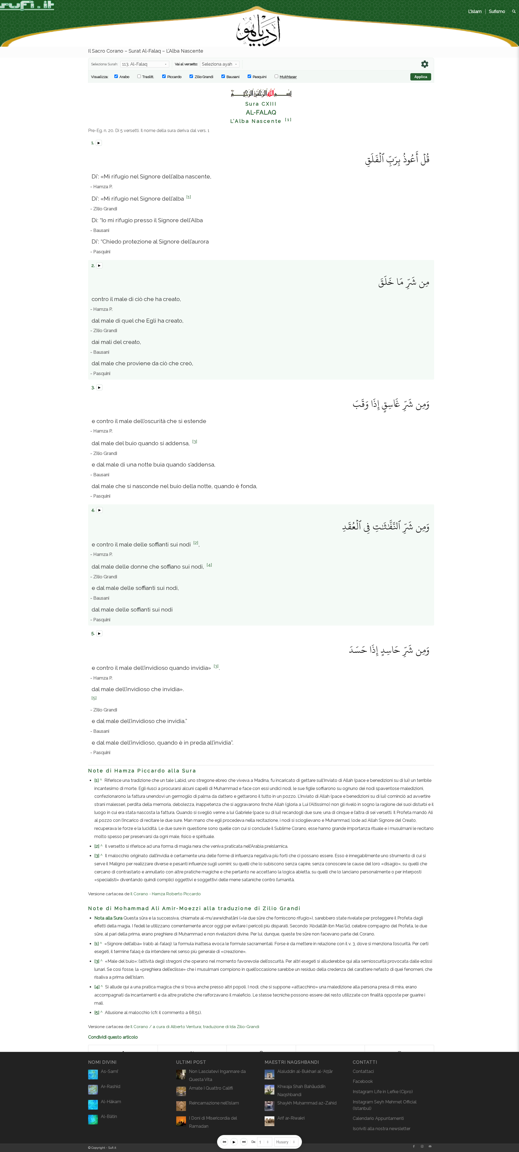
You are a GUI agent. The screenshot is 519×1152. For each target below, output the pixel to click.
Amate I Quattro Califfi (211, 1088)
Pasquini (259, 77)
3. (92, 387)
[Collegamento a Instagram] (422, 1147)
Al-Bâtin (109, 1116)
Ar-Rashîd (110, 1086)
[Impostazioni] (424, 64)
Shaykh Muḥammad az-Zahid (307, 1103)
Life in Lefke (386, 1091)
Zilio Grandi (203, 77)
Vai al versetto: (186, 64)
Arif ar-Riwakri (291, 1118)
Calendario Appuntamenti (378, 1118)
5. (92, 633)
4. (92, 509)
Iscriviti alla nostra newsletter (381, 1128)
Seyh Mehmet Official (395, 1101)
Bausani (232, 77)
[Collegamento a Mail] (430, 1147)
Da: (253, 1142)
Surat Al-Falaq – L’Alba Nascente (166, 51)
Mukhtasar (288, 77)
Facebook (363, 1081)
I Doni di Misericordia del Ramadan (213, 1122)
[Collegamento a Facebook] (414, 1147)
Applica (420, 77)
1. (92, 142)
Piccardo (174, 77)
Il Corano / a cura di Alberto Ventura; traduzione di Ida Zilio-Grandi (195, 1026)
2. (92, 265)
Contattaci (363, 1071)
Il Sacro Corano (105, 51)
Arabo (124, 77)
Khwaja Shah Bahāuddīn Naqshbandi (301, 1090)
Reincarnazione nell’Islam (214, 1103)
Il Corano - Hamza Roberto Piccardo (166, 893)
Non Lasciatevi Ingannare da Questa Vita (217, 1075)
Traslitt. (148, 77)
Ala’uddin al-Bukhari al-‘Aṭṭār (305, 1071)
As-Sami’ (109, 1071)
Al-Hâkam (111, 1101)
